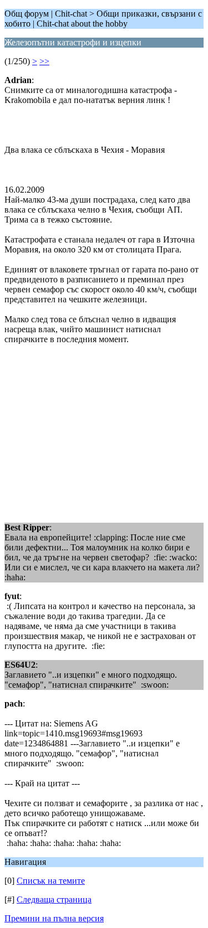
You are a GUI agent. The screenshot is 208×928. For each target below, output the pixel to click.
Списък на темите (51, 880)
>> (44, 61)
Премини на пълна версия (54, 918)
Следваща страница (54, 899)
